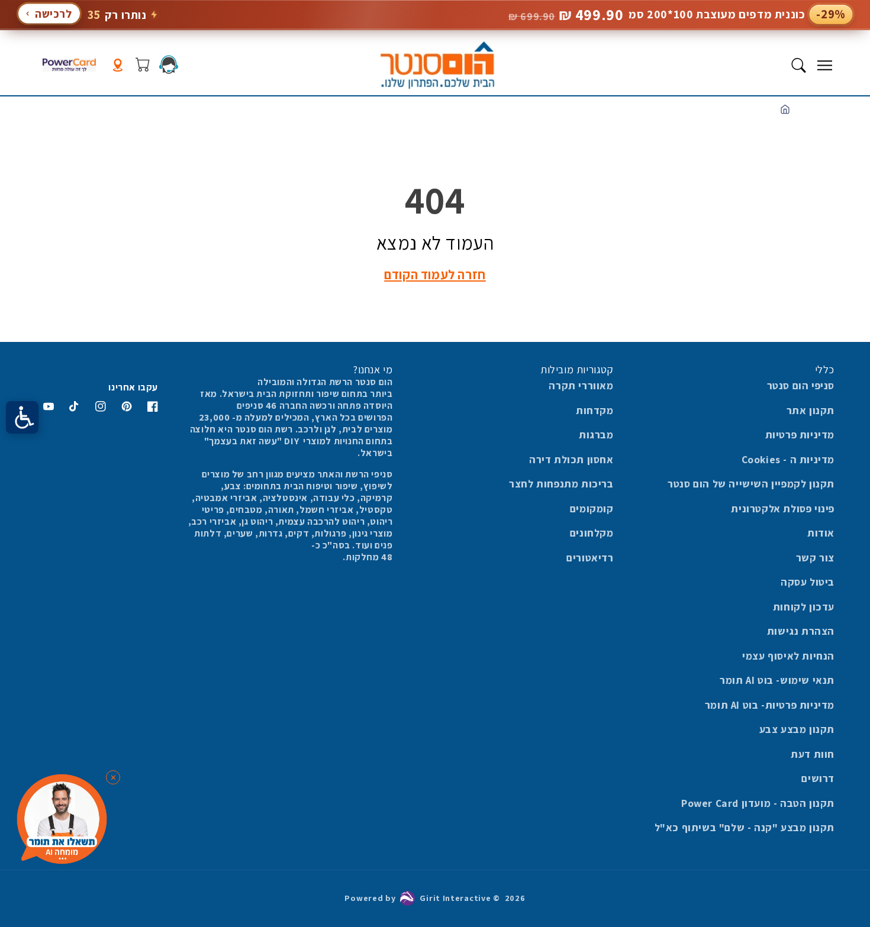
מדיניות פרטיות (799, 434)
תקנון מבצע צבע (796, 729)
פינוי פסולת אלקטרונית (782, 508)
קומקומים (592, 508)
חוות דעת (812, 754)
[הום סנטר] (437, 65)
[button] (824, 65)
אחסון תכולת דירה (571, 459)
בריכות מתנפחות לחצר (561, 483)
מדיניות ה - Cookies (788, 459)
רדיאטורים (589, 557)
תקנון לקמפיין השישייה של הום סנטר (751, 483)
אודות (820, 533)
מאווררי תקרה (581, 385)
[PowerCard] (69, 65)
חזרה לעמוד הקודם (435, 274)
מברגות (596, 434)
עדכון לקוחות (803, 606)
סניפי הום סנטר (800, 385)
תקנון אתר (810, 410)
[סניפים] (118, 65)
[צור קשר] (169, 64)
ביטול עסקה (807, 582)
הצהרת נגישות (800, 631)
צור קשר (815, 557)
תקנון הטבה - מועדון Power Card (757, 803)
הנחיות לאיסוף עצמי (788, 656)
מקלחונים (592, 533)
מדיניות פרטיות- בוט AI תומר (769, 705)
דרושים (817, 778)
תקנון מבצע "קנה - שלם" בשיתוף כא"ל (744, 827)
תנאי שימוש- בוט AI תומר (777, 680)
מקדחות (595, 410)
